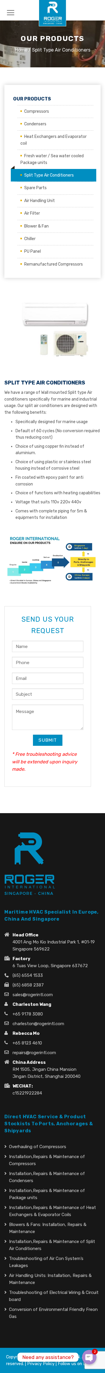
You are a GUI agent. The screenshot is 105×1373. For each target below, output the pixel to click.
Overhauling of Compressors (37, 1146)
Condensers (35, 124)
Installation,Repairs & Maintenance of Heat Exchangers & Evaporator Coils (52, 1211)
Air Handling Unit (39, 200)
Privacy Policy (41, 1363)
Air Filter (32, 213)
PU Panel (32, 251)
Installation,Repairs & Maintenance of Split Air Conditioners (52, 1245)
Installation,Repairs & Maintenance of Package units (47, 1194)
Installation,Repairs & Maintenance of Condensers (47, 1177)
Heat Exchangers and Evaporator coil (53, 140)
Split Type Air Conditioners (49, 175)
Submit (47, 740)
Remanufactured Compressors (53, 264)
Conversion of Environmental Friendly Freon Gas (53, 1313)
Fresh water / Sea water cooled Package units (52, 159)
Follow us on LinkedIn (78, 1363)
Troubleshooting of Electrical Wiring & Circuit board (54, 1296)
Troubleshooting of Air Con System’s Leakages (46, 1262)
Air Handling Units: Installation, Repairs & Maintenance (50, 1279)
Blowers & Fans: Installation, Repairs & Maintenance (47, 1228)
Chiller (30, 238)
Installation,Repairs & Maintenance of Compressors (47, 1160)
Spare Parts (35, 187)
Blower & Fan (36, 226)
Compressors (36, 111)
